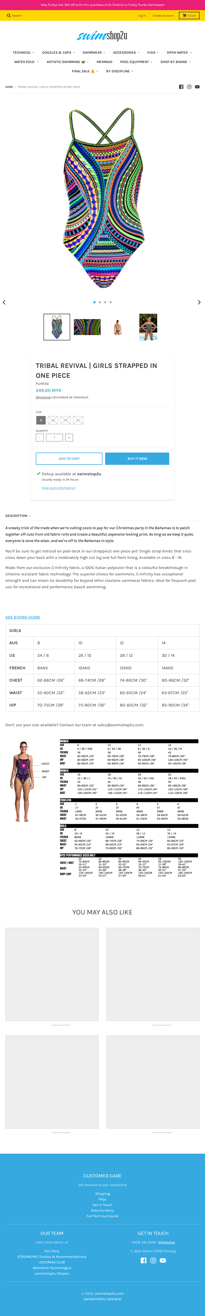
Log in (142, 15)
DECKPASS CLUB (52, 1262)
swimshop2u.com (109, 1293)
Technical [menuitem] (22, 52)
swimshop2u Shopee (52, 1273)
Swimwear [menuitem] (92, 52)
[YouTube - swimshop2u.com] (197, 86)
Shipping (43, 397)
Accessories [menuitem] (124, 52)
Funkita (42, 383)
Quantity (42, 431)
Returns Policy (102, 1210)
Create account (163, 15)
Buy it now (137, 459)
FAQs (102, 1199)
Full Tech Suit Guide (102, 1216)
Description (16, 516)
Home (9, 87)
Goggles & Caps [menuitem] (56, 52)
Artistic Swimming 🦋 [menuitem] (66, 62)
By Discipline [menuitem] (118, 71)
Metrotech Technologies (52, 1268)
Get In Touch (102, 1205)
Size (39, 412)
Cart (192, 15)
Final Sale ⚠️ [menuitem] (83, 71)
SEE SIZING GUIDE (22, 617)
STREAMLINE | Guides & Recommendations (51, 1257)
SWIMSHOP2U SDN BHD (102, 1299)
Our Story (52, 1251)
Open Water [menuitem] (177, 52)
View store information (59, 488)
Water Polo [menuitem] (24, 62)
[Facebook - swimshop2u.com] (181, 86)
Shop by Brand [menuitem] (173, 62)
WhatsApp (166, 1242)
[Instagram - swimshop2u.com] (189, 86)
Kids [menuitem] (151, 52)
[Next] (199, 302)
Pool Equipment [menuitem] (134, 62)
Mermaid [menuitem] (104, 62)
